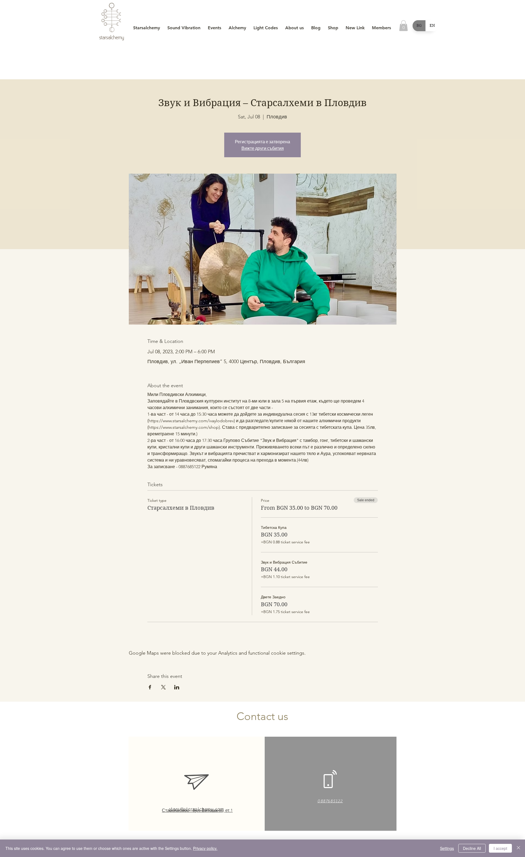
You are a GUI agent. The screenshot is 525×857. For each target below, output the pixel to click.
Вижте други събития (262, 148)
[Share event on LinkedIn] (176, 687)
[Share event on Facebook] (150, 687)
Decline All (472, 848)
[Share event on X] (163, 687)
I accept (500, 848)
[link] (403, 25)
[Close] (518, 848)
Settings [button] (447, 848)
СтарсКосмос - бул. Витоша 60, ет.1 (197, 810)
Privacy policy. (205, 848)
